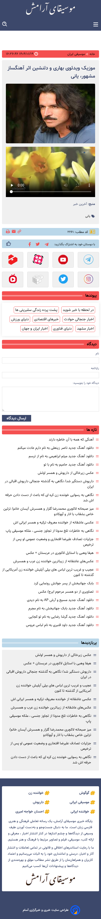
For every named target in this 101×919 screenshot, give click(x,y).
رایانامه (95, 368)
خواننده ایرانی (80, 811)
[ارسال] (14, 231)
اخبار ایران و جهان (35, 329)
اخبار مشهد (85, 329)
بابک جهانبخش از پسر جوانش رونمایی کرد (64, 583)
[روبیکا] (37, 280)
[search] (5, 24)
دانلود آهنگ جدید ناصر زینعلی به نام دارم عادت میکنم (56, 448)
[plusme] (8, 243)
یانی (87, 216)
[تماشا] (12, 260)
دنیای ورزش (20, 319)
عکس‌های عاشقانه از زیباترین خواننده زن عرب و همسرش (53, 561)
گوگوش (84, 793)
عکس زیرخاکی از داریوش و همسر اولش (66, 473)
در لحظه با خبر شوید (78, 310)
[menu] (95, 24)
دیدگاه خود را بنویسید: (86, 383)
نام (97, 353)
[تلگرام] (46, 244)
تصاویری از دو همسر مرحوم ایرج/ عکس (66, 591)
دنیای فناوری (62, 329)
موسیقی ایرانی (79, 802)
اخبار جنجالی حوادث (79, 319)
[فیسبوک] (28, 244)
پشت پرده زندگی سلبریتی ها (36, 310)
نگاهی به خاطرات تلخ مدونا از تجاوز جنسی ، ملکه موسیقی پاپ (50, 530)
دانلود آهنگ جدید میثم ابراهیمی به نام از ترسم (61, 456)
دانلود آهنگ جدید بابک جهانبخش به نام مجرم (61, 608)
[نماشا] (12, 280)
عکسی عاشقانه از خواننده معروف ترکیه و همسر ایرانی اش (53, 522)
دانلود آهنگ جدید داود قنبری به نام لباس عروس (60, 625)
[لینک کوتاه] (19, 232)
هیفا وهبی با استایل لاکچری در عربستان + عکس (60, 553)
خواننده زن (36, 793)
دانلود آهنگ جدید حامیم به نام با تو (69, 464)
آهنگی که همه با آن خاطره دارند (71, 439)
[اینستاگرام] (88, 280)
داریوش (38, 802)
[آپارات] (37, 260)
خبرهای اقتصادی (46, 319)
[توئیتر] (37, 243)
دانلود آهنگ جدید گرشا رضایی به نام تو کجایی (61, 616)
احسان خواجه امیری (29, 811)
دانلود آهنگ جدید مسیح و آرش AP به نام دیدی (60, 600)
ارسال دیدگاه (16, 418)
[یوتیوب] (63, 260)
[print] (8, 232)
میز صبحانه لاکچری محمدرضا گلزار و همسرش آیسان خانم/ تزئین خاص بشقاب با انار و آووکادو (50, 732)
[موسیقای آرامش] (50, 8)
